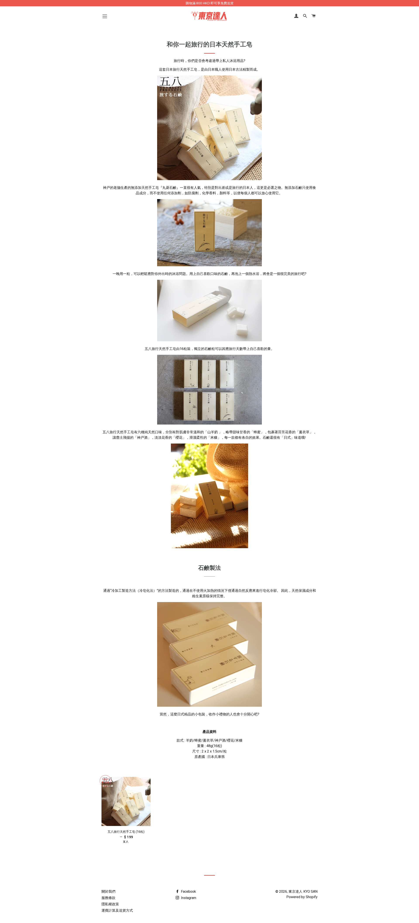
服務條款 (108, 898)
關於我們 (108, 891)
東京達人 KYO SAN (303, 891)
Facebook (188, 891)
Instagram (188, 898)
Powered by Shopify (302, 897)
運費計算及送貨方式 (117, 910)
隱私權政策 (110, 904)
